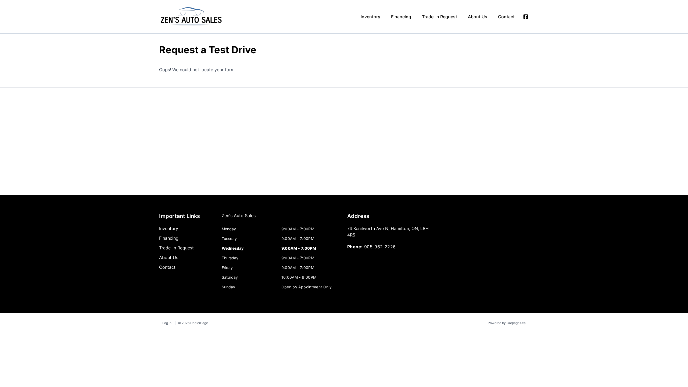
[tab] (239, 218)
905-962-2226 (380, 246)
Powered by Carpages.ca (507, 323)
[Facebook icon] (525, 16)
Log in (166, 323)
